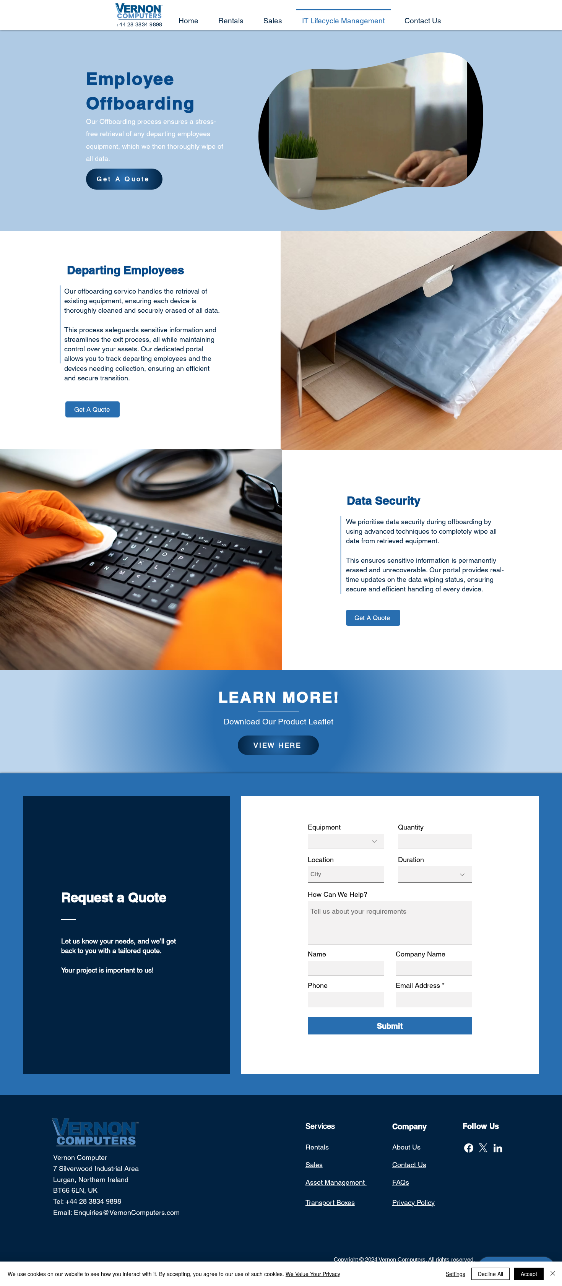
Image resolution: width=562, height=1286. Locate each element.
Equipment (324, 827)
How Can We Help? (337, 894)
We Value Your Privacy (313, 1274)
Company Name (420, 954)
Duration (411, 859)
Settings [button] (455, 1274)
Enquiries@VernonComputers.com (127, 1212)
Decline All (490, 1274)
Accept (529, 1274)
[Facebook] (469, 1148)
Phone (318, 985)
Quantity (411, 827)
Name (317, 954)
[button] (423, 17)
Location (321, 859)
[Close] (552, 1274)
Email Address (418, 985)
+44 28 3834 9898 (93, 1201)
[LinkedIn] (498, 1148)
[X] (483, 1148)
